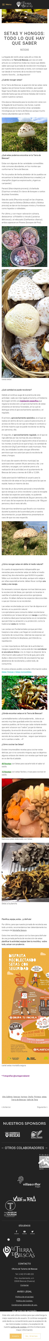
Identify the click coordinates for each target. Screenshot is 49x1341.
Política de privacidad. (24, 1297)
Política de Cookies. (24, 1301)
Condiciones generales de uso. (24, 1305)
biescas (16, 1097)
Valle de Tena (32, 1099)
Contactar (24, 1285)
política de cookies (19, 1327)
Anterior (7, 1107)
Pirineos (37, 1097)
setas (44, 1097)
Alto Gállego (7, 1097)
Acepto (15, 1336)
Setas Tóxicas (8, 672)
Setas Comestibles (23, 672)
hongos (24, 1097)
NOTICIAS (24, 49)
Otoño (30, 1097)
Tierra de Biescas (18, 1099)
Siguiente (41, 1107)
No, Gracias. (32, 1336)
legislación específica (29, 401)
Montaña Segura (19, 930)
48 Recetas (6, 763)
